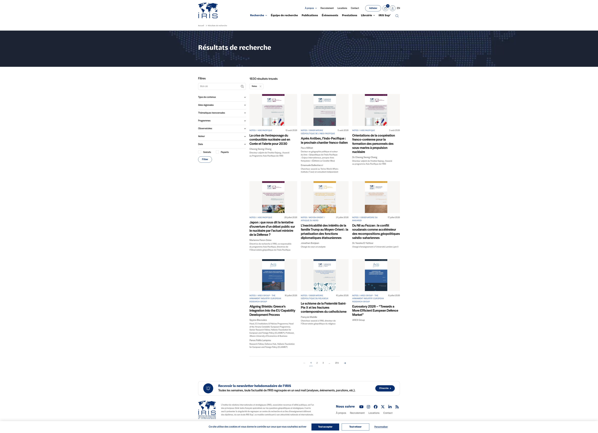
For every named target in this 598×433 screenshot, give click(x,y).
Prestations (349, 15)
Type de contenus (207, 97)
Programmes (204, 121)
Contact (355, 8)
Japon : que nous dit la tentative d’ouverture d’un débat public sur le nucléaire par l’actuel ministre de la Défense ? (272, 229)
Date (200, 144)
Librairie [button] (366, 15)
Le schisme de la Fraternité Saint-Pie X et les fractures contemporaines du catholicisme (323, 308)
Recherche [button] (257, 15)
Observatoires (205, 128)
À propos (341, 413)
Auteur (201, 136)
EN (398, 8)
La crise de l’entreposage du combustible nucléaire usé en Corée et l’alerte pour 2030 (269, 140)
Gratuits (207, 152)
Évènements (330, 15)
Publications (310, 15)
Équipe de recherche (284, 15)
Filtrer (205, 159)
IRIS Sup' (385, 15)
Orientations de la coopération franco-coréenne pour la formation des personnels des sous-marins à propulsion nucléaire (373, 144)
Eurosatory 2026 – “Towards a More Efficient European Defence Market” (375, 311)
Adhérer (373, 8)
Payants (225, 152)
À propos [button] (309, 8)
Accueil (201, 26)
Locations (342, 8)
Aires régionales (206, 105)
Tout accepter (325, 427)
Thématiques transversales (211, 113)
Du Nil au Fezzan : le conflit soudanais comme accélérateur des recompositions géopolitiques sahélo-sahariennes (376, 232)
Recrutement (327, 8)
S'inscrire (384, 388)
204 (337, 363)
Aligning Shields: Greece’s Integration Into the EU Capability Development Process (272, 311)
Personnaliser (381, 427)
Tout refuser (355, 427)
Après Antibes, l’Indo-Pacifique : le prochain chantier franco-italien (324, 140)
